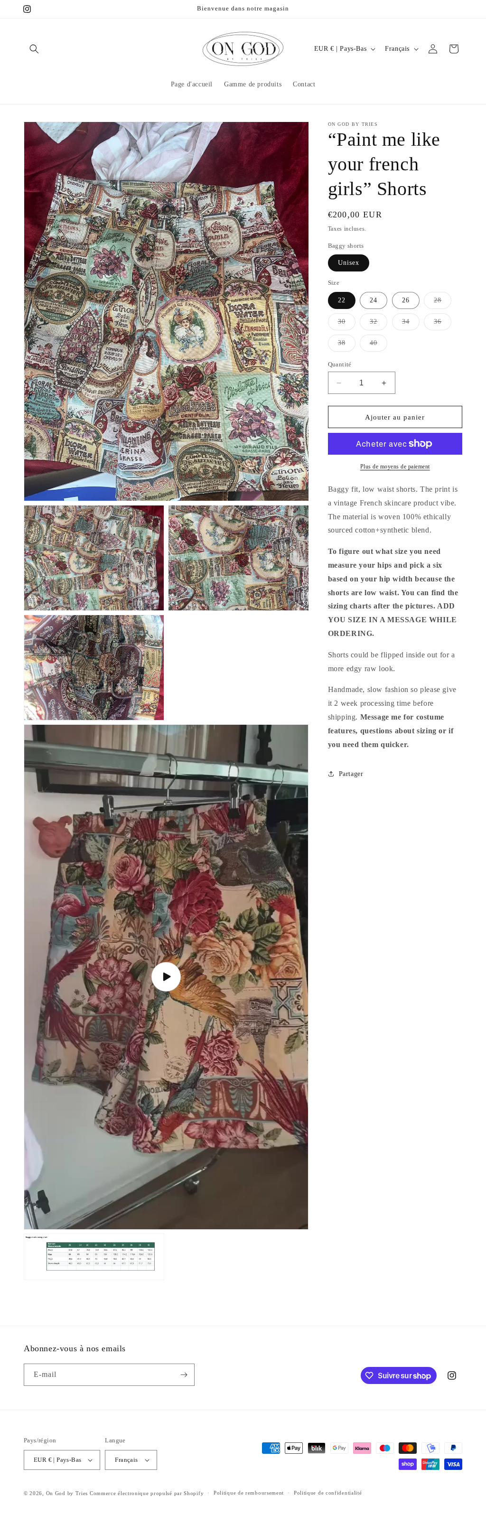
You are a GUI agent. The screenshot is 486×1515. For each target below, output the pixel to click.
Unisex (348, 262)
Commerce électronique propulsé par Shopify (147, 1493)
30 (346, 324)
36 (442, 324)
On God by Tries (67, 1493)
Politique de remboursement (249, 1493)
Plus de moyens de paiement (395, 466)
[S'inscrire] (183, 1375)
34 (411, 324)
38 (346, 345)
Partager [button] (351, 773)
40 (378, 345)
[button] (34, 48)
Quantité (340, 364)
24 (373, 300)
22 (342, 300)
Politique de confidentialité (328, 1493)
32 (378, 324)
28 (442, 302)
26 (406, 300)
